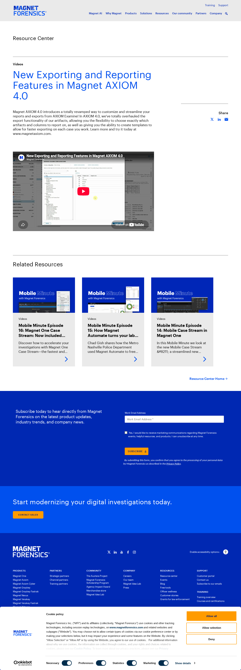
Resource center (168, 576)
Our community (182, 13)
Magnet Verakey (21, 599)
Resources (162, 13)
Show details (183, 663)
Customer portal (205, 576)
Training (210, 5)
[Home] (31, 551)
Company (216, 13)
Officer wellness (168, 591)
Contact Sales (28, 514)
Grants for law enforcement (175, 599)
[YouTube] (121, 552)
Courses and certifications (210, 601)
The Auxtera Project (96, 576)
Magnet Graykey (21, 587)
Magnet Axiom (20, 579)
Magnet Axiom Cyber (24, 583)
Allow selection (211, 627)
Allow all (211, 616)
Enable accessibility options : (205, 552)
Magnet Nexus (20, 595)
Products (131, 13)
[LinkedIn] (115, 552)
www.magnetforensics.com (126, 627)
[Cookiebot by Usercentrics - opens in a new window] (22, 663)
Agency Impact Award (98, 586)
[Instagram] (134, 552)
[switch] (101, 663)
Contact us (203, 579)
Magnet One (19, 576)
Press (126, 587)
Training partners (59, 583)
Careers (127, 576)
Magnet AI (95, 13)
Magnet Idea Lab (95, 594)
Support (223, 5)
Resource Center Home (206, 379)
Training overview (206, 597)
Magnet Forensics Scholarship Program (97, 581)
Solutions (146, 13)
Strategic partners (59, 576)
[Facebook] (127, 552)
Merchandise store (96, 590)
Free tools (165, 587)
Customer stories (169, 595)
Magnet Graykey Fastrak (26, 591)
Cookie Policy (82, 648)
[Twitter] (108, 552)
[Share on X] (212, 119)
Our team (128, 579)
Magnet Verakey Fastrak (25, 603)
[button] (226, 13)
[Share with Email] (226, 119)
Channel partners (59, 579)
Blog (162, 583)
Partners (201, 13)
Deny (211, 639)
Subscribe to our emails (209, 583)
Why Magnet (114, 13)
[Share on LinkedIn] (219, 119)
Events (163, 579)
